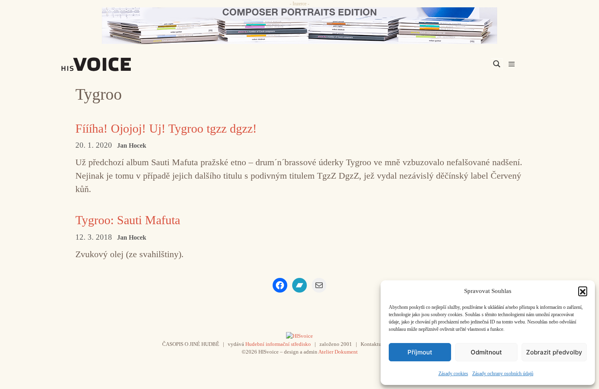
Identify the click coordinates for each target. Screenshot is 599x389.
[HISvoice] (114, 64)
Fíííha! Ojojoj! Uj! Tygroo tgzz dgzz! (166, 128)
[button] (583, 291)
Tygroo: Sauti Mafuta (127, 220)
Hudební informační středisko (278, 344)
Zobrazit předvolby (554, 352)
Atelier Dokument (338, 352)
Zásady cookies (453, 373)
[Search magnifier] (496, 64)
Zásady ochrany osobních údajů (502, 373)
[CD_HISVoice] (299, 25)
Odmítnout (486, 352)
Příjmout (419, 352)
